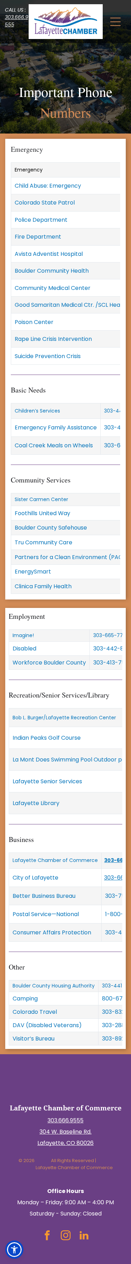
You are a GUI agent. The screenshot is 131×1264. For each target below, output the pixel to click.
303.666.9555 (65, 1120)
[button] (14, 1249)
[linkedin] (84, 1236)
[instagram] (65, 1236)
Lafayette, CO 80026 (65, 1143)
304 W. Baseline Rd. (65, 1132)
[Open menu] (115, 22)
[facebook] (46, 1236)
